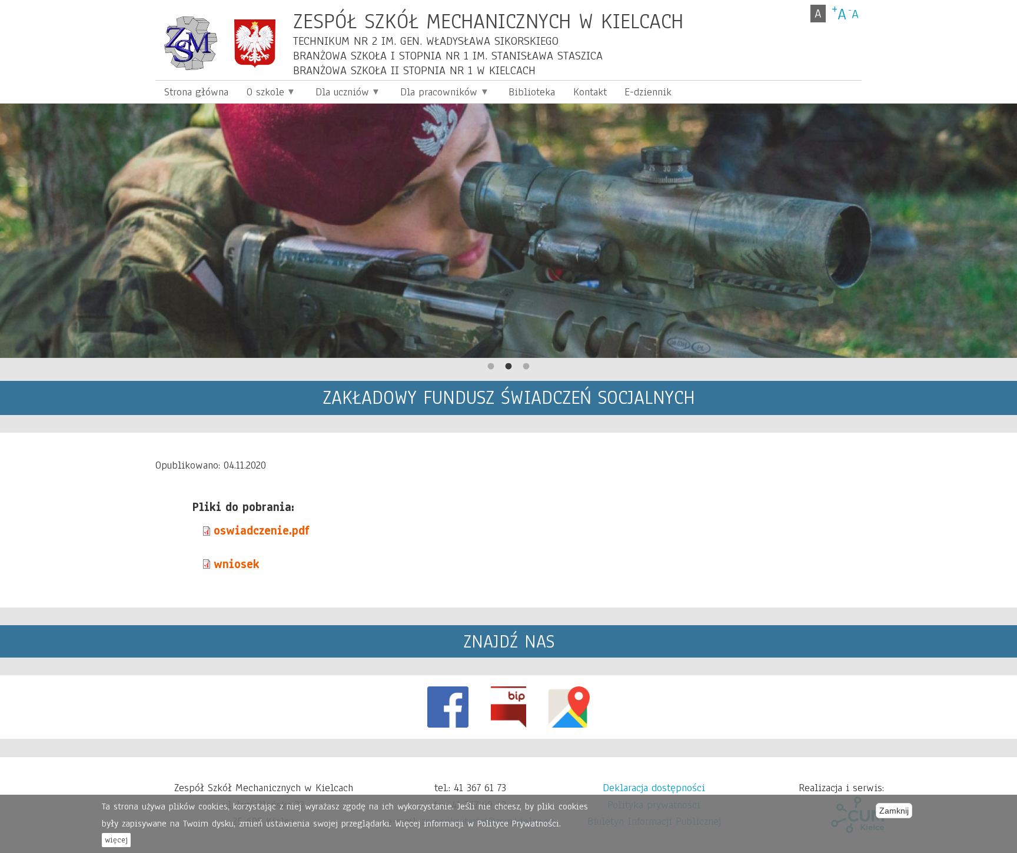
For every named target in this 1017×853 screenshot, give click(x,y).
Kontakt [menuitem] (590, 92)
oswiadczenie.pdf (262, 531)
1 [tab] (491, 367)
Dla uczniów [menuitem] (338, 94)
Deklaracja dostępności (654, 788)
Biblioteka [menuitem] (531, 92)
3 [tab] (526, 367)
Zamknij (894, 810)
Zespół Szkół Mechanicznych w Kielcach (488, 20)
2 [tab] (508, 367)
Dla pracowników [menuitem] (434, 94)
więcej (116, 840)
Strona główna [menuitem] (196, 92)
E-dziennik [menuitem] (648, 92)
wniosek (237, 564)
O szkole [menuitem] (260, 94)
